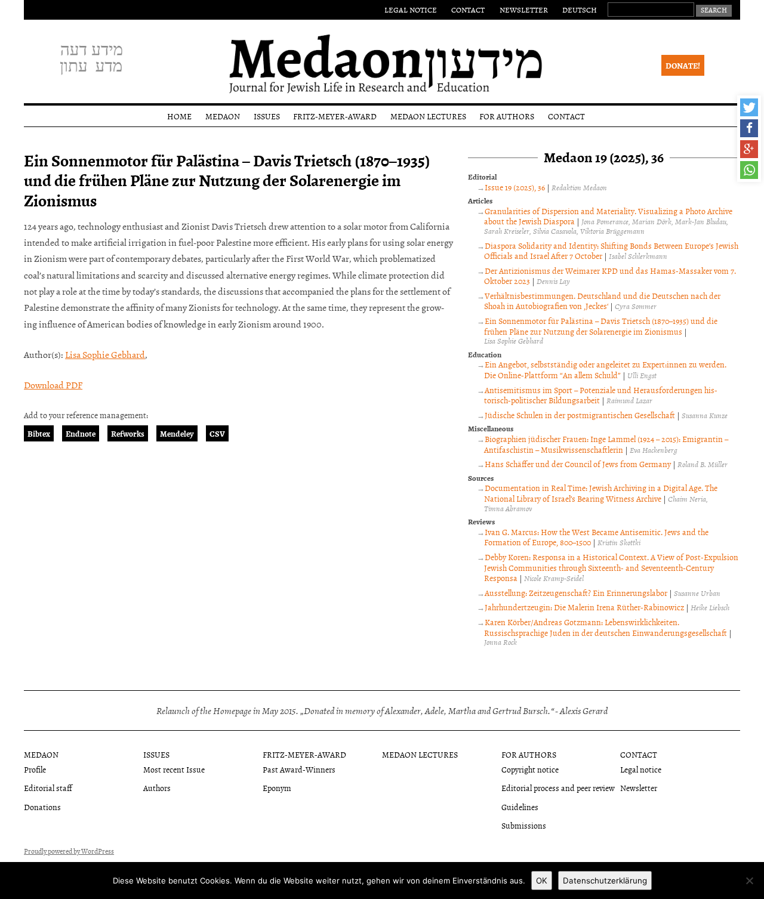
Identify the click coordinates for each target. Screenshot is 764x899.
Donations (42, 807)
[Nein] (749, 880)
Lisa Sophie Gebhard (105, 354)
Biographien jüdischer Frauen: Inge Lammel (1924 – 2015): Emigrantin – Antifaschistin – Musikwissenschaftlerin (606, 444)
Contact (468, 10)
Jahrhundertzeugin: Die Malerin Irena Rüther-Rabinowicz (584, 607)
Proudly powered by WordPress (69, 851)
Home (179, 116)
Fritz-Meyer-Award (335, 116)
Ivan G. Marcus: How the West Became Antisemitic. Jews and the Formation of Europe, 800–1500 (596, 537)
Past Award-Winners (299, 769)
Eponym (277, 787)
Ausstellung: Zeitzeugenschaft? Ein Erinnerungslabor (576, 592)
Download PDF (53, 385)
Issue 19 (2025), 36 (515, 187)
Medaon (222, 116)
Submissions (523, 825)
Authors (157, 787)
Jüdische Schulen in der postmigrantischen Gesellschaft (580, 415)
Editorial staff (48, 787)
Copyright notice (530, 769)
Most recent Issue (174, 769)
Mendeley (177, 433)
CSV (217, 433)
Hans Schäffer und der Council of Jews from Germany (578, 464)
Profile (35, 769)
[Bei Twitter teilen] (749, 107)
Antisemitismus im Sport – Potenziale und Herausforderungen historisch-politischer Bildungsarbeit (600, 395)
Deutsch (579, 10)
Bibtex (38, 433)
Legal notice (410, 10)
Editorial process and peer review (558, 787)
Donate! (683, 65)
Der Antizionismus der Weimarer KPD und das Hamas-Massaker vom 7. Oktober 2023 (610, 276)
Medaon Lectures (428, 116)
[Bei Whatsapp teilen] (749, 170)
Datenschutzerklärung (605, 880)
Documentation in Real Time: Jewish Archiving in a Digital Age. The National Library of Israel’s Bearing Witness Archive (600, 493)
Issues (267, 116)
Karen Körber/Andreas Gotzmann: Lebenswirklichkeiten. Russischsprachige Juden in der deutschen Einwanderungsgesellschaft (605, 627)
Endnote (81, 433)
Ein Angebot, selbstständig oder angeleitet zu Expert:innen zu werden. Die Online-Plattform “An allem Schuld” (605, 369)
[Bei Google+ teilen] (749, 149)
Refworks (127, 433)
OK (541, 880)
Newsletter (524, 10)
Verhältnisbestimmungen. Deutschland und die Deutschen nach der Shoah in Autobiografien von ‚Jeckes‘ (602, 301)
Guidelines (519, 807)
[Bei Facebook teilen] (749, 128)
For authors (506, 116)
